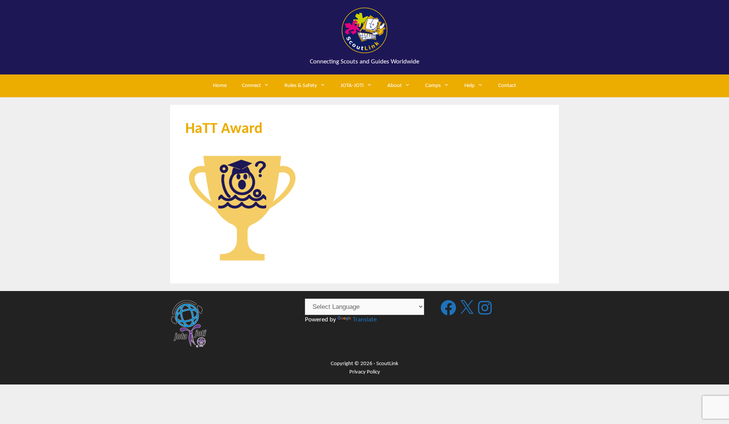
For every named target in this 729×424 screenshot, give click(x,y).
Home (220, 86)
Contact (507, 86)
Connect (251, 86)
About (394, 86)
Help (469, 86)
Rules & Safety (300, 86)
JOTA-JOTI (352, 86)
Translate (365, 319)
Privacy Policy (364, 372)
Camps (433, 86)
